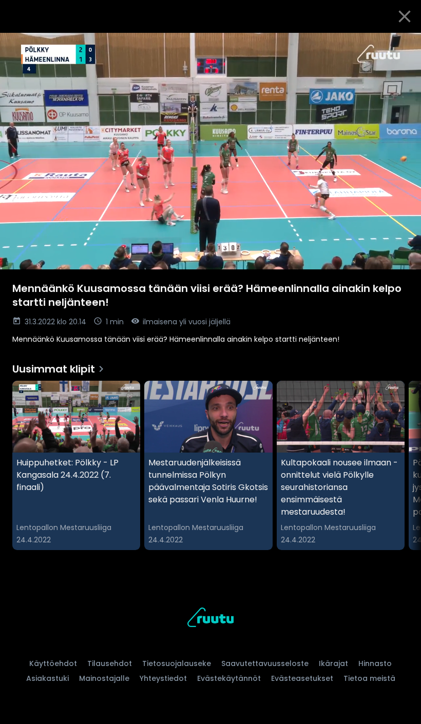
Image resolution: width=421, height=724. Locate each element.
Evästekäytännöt (229, 678)
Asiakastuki (47, 678)
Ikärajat (333, 663)
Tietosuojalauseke (176, 663)
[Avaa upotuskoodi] (401, 44)
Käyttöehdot (53, 663)
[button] (210, 151)
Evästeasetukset (302, 678)
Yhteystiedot (163, 678)
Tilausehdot (109, 663)
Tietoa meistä (369, 678)
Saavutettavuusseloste (265, 663)
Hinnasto (375, 663)
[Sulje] (404, 16)
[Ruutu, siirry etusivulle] (210, 619)
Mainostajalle (104, 678)
